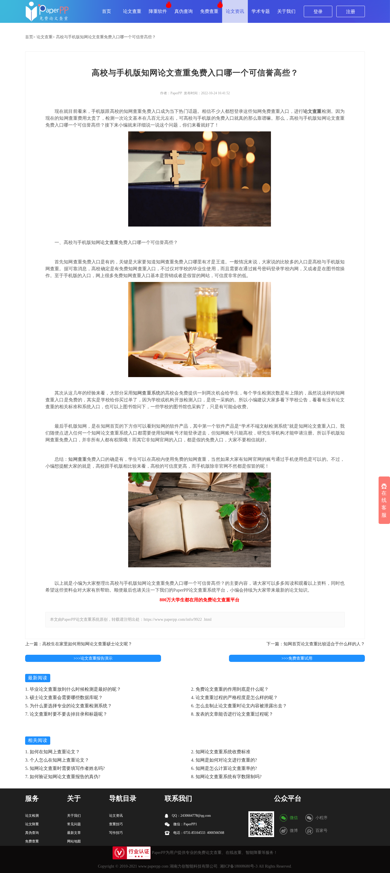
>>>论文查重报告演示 (93, 658)
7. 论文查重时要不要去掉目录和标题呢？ (66, 714)
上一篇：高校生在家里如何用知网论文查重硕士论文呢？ (78, 644)
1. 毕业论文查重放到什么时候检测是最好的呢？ (73, 689)
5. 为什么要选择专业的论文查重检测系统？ (68, 705)
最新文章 (74, 833)
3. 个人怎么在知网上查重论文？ (57, 760)
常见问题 (74, 824)
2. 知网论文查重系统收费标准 (220, 751)
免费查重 (209, 11)
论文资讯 (235, 11)
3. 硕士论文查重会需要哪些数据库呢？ (64, 697)
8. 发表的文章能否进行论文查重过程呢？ (232, 714)
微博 (294, 830)
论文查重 (132, 11)
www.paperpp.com (153, 866)
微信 (294, 818)
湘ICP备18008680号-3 (239, 866)
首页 (106, 11)
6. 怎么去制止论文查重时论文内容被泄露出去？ (239, 705)
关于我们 (286, 11)
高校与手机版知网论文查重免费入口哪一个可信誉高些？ (106, 37)
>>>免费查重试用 (297, 658)
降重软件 (158, 11)
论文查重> (46, 37)
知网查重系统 (146, 393)
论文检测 (32, 816)
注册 (350, 11)
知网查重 (77, 459)
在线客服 (384, 504)
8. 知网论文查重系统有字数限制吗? (226, 776)
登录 (318, 11)
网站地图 (74, 841)
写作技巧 (116, 833)
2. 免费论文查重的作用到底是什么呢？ (230, 689)
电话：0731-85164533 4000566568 (198, 833)
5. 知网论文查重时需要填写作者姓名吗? (65, 768)
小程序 (321, 818)
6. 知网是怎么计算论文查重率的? (224, 768)
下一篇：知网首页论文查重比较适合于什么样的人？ (315, 644)
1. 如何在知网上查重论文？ (52, 751)
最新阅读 (37, 677)
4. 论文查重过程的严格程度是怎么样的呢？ (234, 697)
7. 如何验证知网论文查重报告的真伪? (62, 776)
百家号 (321, 830)
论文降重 (32, 824)
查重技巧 (116, 824)
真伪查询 (183, 11)
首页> (30, 37)
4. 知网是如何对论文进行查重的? (224, 760)
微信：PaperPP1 (184, 824)
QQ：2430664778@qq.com (191, 816)
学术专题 (261, 11)
